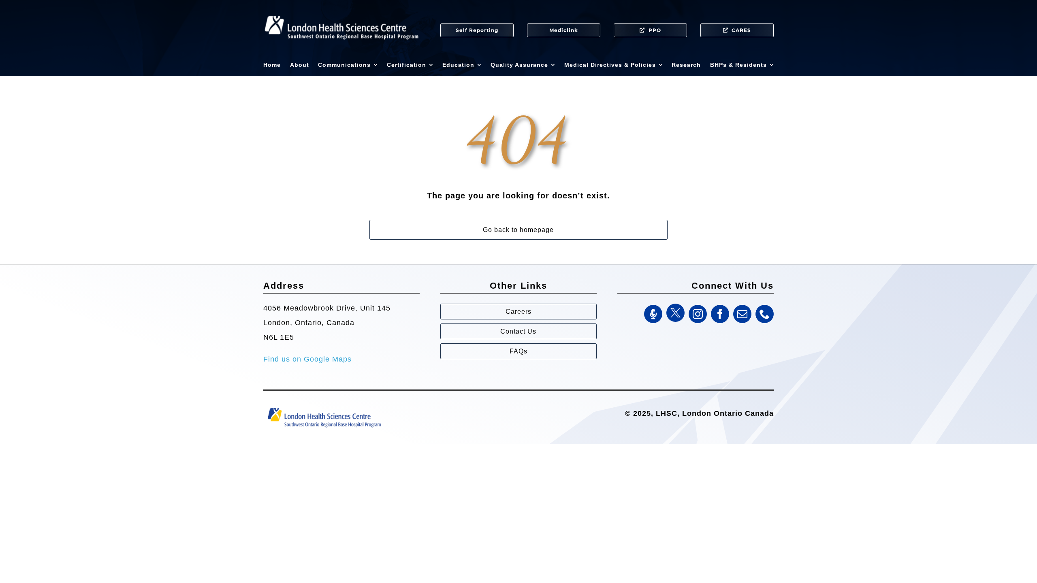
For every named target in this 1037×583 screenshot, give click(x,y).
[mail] (742, 314)
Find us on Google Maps (307, 359)
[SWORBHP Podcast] (653, 314)
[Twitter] (675, 313)
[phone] (764, 314)
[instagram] (698, 314)
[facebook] (720, 314)
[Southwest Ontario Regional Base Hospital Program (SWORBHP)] (324, 407)
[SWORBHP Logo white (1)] (341, 12)
